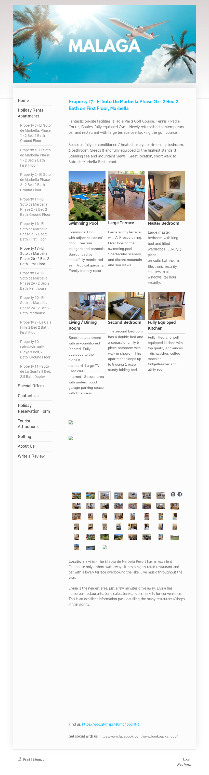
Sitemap (38, 760)
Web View (184, 765)
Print (26, 760)
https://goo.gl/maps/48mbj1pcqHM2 (110, 724)
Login (187, 760)
